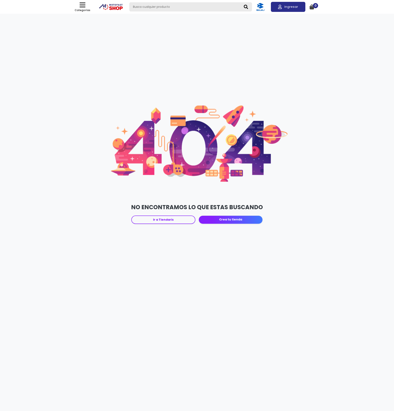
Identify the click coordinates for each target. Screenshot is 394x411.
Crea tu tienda (230, 219)
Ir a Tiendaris (163, 220)
